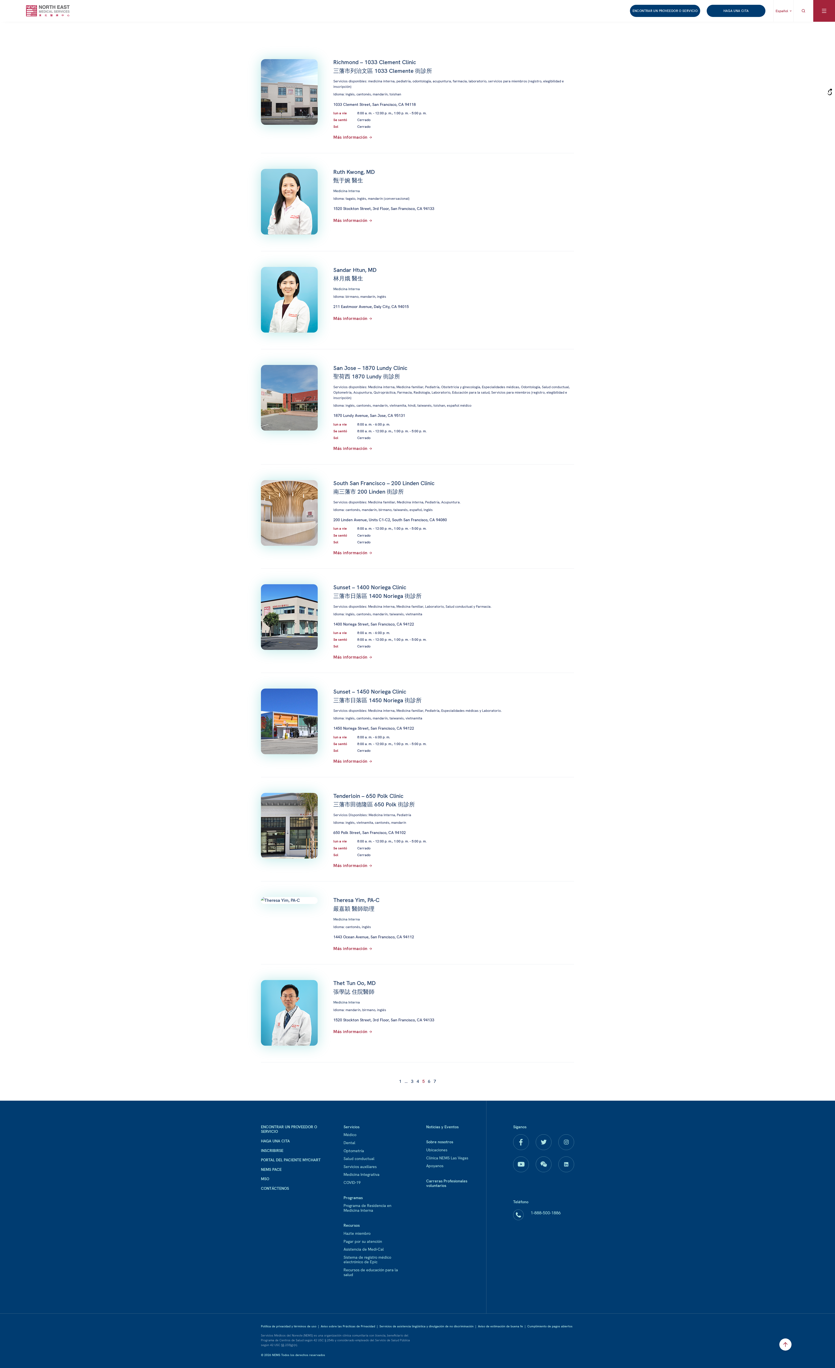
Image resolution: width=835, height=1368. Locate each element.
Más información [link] (350, 137)
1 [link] (400, 1081)
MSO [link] (265, 1178)
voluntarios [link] (436, 1185)
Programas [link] (353, 1197)
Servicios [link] (351, 1126)
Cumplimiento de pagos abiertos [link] (550, 1326)
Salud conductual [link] (359, 1158)
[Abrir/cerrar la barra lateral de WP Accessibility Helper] (830, 92)
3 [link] (412, 1081)
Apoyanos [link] (434, 1165)
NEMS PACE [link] (271, 1169)
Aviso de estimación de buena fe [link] (500, 1326)
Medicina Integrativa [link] (361, 1174)
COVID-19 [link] (352, 1182)
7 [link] (435, 1081)
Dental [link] (349, 1142)
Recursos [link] (352, 1225)
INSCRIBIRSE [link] (272, 1150)
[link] (48, 10)
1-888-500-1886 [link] (546, 1213)
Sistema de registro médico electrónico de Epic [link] (367, 1260)
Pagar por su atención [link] (363, 1241)
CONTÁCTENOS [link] (275, 1188)
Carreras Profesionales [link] (446, 1180)
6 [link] (429, 1081)
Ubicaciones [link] (436, 1149)
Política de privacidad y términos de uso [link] (288, 1326)
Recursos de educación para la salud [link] (371, 1272)
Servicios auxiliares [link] (360, 1166)
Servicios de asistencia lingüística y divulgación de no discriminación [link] (426, 1326)
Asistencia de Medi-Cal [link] (364, 1249)
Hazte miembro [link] (357, 1233)
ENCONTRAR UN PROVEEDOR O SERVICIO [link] (665, 11)
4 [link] (418, 1081)
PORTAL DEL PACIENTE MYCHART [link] (291, 1159)
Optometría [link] (354, 1150)
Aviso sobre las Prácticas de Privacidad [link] (348, 1326)
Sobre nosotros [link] (439, 1141)
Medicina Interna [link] (346, 191)
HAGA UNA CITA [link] (736, 11)
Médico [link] (350, 1134)
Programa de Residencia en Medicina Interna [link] (367, 1208)
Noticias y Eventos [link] (442, 1126)
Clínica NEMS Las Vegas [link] (447, 1157)
